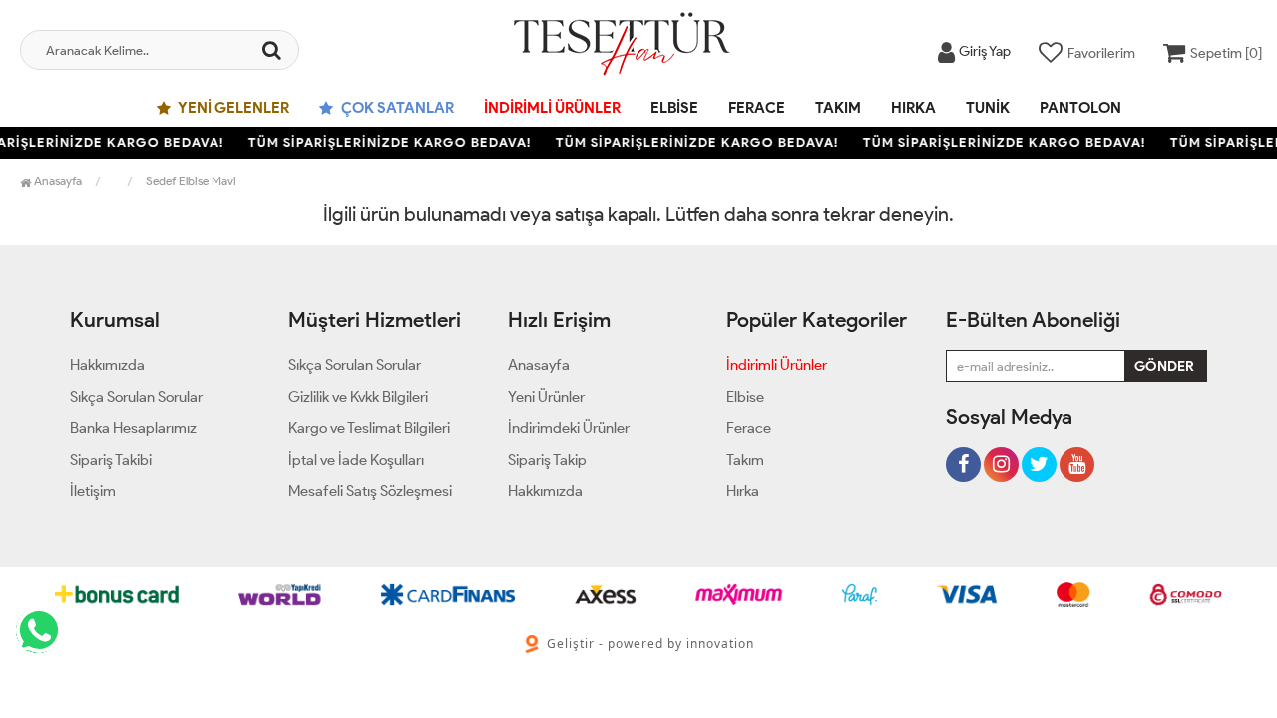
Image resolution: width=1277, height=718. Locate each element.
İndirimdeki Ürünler (569, 428)
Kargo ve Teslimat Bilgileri (369, 428)
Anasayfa (56, 181)
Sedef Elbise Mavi (191, 181)
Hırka (913, 108)
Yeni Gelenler (232, 108)
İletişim (93, 491)
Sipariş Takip (547, 460)
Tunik (988, 108)
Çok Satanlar (396, 108)
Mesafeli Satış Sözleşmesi (370, 491)
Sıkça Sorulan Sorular (136, 397)
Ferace (756, 108)
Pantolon (1080, 108)
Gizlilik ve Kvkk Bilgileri (358, 397)
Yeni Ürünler (546, 397)
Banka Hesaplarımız (133, 428)
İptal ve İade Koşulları (356, 460)
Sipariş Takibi (111, 460)
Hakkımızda (107, 365)
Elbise (674, 108)
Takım (838, 108)
